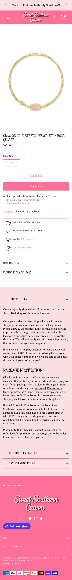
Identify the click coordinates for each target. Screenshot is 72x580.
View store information (18, 203)
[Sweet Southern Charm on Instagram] (36, 519)
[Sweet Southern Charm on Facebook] (30, 519)
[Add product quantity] (17, 163)
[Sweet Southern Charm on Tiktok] (41, 519)
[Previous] (5, 5)
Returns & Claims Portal (48, 388)
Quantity (8, 155)
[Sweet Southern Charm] (36, 17)
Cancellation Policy (22, 247)
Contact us (29, 239)
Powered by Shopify (12, 563)
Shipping (8, 211)
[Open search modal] (55, 17)
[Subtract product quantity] (6, 163)
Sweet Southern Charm (30, 558)
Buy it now (36, 186)
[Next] (67, 5)
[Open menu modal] (8, 17)
